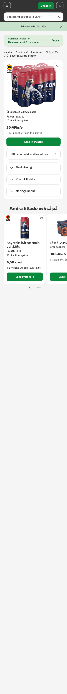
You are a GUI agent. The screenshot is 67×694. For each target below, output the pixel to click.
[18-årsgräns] (9, 68)
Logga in (46, 5)
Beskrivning (24, 167)
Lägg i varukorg (33, 141)
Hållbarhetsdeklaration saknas (29, 154)
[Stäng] (61, 26)
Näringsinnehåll (27, 191)
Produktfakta (25, 179)
